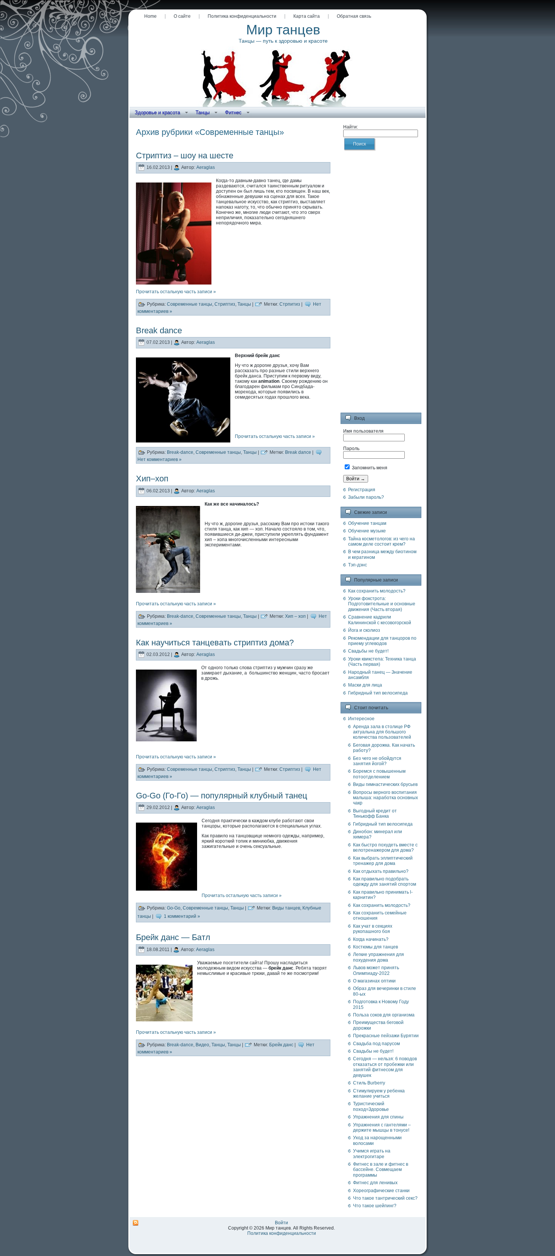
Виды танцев (286, 908)
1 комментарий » (182, 916)
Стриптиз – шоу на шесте (184, 155)
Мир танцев (283, 29)
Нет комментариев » (159, 459)
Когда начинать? (370, 939)
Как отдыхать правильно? (381, 871)
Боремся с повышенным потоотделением (379, 774)
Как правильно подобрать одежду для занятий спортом (384, 881)
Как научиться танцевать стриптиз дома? (215, 642)
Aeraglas (205, 167)
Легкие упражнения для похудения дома (378, 957)
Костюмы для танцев (375, 947)
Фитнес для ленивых (375, 1182)
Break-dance (180, 452)
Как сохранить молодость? (376, 591)
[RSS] (136, 1223)
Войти (281, 1222)
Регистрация (361, 489)
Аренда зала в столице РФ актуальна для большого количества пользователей (382, 732)
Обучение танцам (367, 523)
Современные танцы (189, 304)
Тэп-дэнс (357, 565)
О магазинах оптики (374, 981)
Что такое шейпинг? (374, 1205)
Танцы (203, 112)
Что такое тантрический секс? (385, 1198)
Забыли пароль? (366, 497)
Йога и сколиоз (364, 630)
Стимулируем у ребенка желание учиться (379, 1093)
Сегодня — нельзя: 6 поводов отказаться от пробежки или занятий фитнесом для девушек (385, 1067)
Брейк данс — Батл (173, 937)
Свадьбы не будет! (368, 651)
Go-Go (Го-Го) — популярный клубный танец (221, 795)
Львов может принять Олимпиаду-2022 (376, 970)
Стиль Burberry (369, 1083)
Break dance (159, 330)
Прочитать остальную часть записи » (176, 291)
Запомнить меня (369, 467)
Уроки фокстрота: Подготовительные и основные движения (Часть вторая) (381, 604)
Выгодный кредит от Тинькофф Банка (375, 813)
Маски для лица (365, 685)
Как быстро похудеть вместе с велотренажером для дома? (385, 847)
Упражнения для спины (378, 1117)
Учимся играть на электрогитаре (371, 1153)
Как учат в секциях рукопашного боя (372, 928)
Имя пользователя (363, 431)
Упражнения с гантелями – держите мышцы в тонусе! (382, 1127)
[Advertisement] (381, 285)
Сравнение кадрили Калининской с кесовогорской (379, 619)
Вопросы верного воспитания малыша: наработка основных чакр (385, 798)
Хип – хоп (295, 616)
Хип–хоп (152, 478)
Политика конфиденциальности (281, 1233)
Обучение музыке (367, 531)
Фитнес (233, 112)
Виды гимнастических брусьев (385, 784)
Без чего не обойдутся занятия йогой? (377, 761)
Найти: (350, 127)
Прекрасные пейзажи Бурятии (386, 1035)
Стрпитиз (289, 304)
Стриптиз (224, 304)
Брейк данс (281, 1044)
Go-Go (173, 908)
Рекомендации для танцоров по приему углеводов (382, 641)
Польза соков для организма (384, 1015)
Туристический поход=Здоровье (371, 1106)
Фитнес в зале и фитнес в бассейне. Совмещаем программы (380, 1170)
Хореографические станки (381, 1190)
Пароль (351, 448)
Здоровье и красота (157, 112)
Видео (202, 1044)
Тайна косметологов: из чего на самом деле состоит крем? (381, 541)
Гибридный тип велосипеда (378, 693)
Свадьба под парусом (376, 1043)
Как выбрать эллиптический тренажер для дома (383, 860)
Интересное (361, 718)
